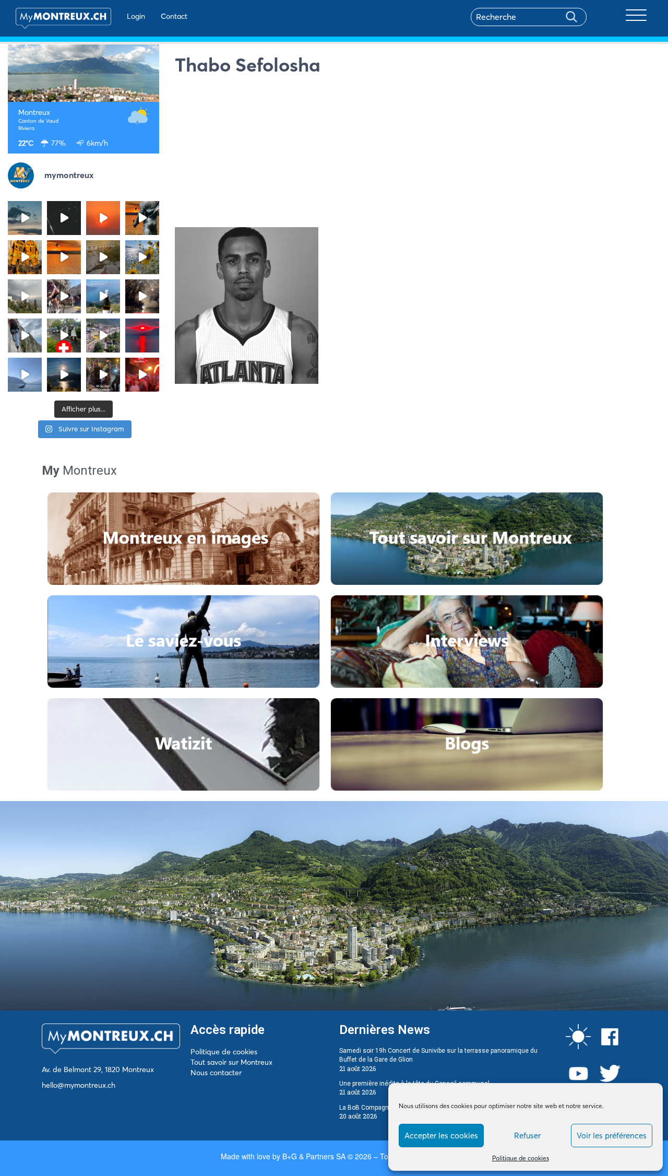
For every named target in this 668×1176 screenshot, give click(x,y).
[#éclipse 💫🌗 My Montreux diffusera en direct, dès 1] (64, 257)
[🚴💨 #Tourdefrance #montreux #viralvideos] (64, 296)
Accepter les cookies (441, 1135)
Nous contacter (216, 1072)
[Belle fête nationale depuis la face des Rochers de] (25, 335)
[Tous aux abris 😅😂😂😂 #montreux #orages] (25, 296)
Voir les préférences (612, 1135)
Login (136, 16)
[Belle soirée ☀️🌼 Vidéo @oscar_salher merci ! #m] (142, 257)
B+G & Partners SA (313, 1156)
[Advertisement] (417, 154)
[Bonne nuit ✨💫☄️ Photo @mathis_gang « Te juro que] (64, 375)
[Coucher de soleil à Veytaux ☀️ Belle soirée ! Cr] (142, 335)
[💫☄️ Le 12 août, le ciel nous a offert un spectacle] (64, 218)
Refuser (527, 1135)
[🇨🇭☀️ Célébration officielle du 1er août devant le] (64, 335)
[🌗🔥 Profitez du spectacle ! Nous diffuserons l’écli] (142, 218)
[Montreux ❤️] (103, 375)
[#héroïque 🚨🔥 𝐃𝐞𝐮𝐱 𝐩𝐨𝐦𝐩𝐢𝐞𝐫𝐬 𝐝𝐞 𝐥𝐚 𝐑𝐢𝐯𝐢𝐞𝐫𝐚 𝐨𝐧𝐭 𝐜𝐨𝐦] (25, 257)
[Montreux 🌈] (142, 375)
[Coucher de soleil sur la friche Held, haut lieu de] (103, 257)
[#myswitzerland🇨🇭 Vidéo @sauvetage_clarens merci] (142, 296)
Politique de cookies (520, 1158)
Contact (174, 16)
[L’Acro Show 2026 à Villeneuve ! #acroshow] (25, 218)
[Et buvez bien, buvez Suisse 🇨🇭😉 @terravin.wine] (103, 296)
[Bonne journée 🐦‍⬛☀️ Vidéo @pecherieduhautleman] (25, 375)
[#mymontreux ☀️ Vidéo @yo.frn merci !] (103, 335)
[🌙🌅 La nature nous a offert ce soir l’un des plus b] (103, 218)
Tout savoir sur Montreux (231, 1062)
